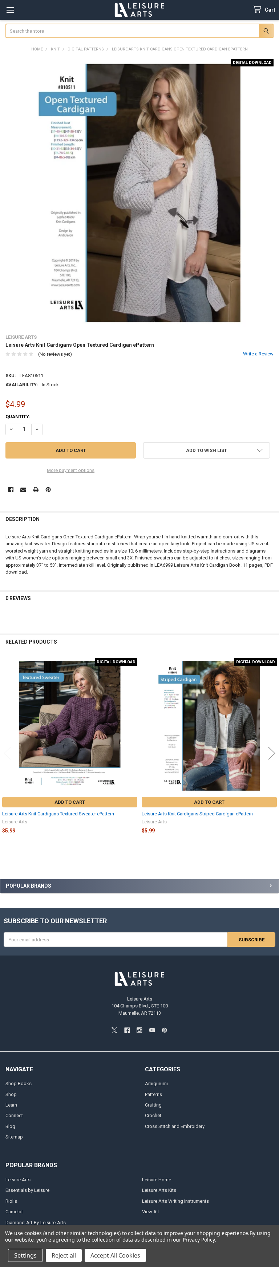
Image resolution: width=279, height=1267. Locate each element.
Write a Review (258, 354)
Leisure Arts (18, 1179)
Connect (14, 1115)
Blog (10, 1126)
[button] (206, 450)
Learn (11, 1105)
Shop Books (18, 1083)
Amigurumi (156, 1083)
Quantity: (18, 416)
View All (150, 1211)
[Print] (36, 489)
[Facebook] (10, 489)
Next (271, 753)
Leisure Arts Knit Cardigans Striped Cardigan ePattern (197, 813)
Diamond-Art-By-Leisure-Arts (35, 1222)
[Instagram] (139, 1030)
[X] (114, 1030)
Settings (25, 1255)
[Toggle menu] (10, 10)
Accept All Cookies (115, 1255)
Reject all (64, 1255)
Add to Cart (69, 802)
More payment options (70, 470)
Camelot (14, 1211)
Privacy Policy (198, 1239)
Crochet (153, 1115)
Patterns (153, 1094)
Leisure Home (156, 1179)
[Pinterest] (48, 489)
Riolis (11, 1201)
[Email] (23, 489)
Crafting (153, 1105)
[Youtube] (152, 1030)
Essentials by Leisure (27, 1190)
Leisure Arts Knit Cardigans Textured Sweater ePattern (58, 813)
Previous (7, 753)
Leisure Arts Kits (159, 1190)
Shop (11, 1094)
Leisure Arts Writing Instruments (175, 1201)
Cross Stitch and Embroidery (175, 1126)
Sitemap (14, 1137)
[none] (139, 193)
